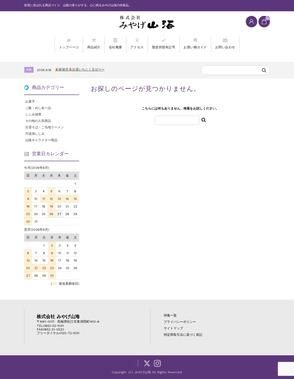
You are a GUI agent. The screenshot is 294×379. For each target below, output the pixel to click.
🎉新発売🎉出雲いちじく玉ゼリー (80, 69)
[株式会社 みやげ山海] (147, 22)
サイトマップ (173, 328)
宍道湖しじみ (35, 133)
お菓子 (30, 101)
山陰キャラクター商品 (41, 140)
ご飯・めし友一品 (38, 108)
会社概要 (115, 47)
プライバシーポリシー (180, 322)
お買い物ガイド (195, 47)
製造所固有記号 (163, 47)
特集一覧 (170, 315)
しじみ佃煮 (33, 114)
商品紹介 (94, 47)
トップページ (69, 47)
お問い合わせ (225, 47)
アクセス (137, 47)
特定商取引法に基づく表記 (183, 334)
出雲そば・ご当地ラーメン (44, 127)
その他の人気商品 (38, 121)
